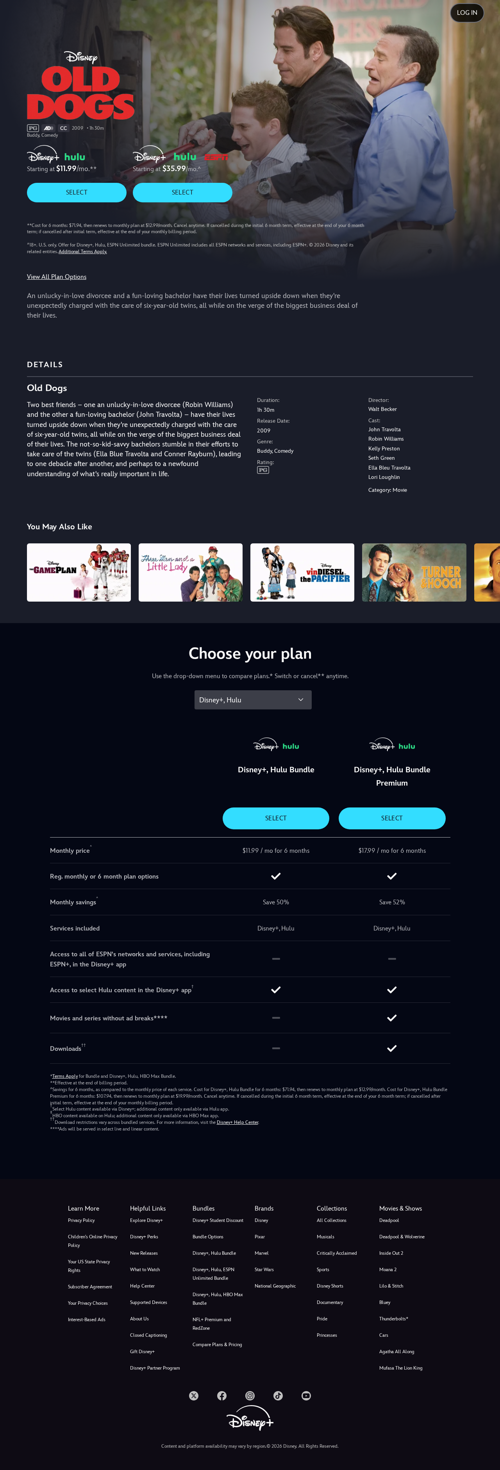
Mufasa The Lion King (401, 1368)
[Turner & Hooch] (414, 572)
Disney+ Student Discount (218, 1220)
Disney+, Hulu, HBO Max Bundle (218, 1299)
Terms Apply (65, 1076)
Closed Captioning (148, 1335)
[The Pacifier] (302, 572)
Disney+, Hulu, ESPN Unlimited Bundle (213, 1274)
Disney (261, 1220)
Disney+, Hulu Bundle (214, 1253)
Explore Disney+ (146, 1220)
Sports (323, 1269)
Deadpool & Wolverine (402, 1237)
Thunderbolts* (393, 1319)
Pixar (260, 1237)
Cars (383, 1335)
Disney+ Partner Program (155, 1368)
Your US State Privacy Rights (89, 1266)
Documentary (330, 1302)
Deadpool (389, 1220)
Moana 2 (387, 1269)
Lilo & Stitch (391, 1286)
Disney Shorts (330, 1286)
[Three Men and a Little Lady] (191, 572)
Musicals (325, 1237)
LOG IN (467, 12)
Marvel (262, 1253)
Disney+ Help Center (237, 1122)
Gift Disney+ (142, 1351)
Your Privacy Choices (88, 1303)
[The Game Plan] (79, 572)
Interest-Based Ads (86, 1319)
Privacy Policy (81, 1220)
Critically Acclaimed (337, 1253)
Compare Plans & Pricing (217, 1344)
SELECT (77, 192)
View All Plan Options (56, 276)
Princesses (327, 1335)
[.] (193, 1395)
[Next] (485, 571)
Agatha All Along (396, 1351)
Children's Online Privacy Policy (92, 1241)
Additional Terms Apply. (83, 251)
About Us (139, 1319)
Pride (322, 1319)
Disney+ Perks (144, 1237)
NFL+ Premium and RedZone (212, 1324)
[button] (156, 1208)
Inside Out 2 (391, 1253)
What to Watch (145, 1269)
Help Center (142, 1286)
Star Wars (264, 1269)
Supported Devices (148, 1302)
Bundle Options (208, 1237)
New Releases (144, 1253)
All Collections (331, 1220)
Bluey (384, 1302)
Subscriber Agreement (90, 1287)
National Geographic (275, 1286)
